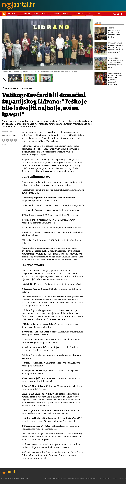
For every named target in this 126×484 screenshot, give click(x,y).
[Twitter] (7, 140)
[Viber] (15, 140)
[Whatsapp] (11, 140)
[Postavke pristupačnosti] (121, 13)
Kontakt (114, 478)
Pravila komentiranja (92, 478)
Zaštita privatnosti (105, 478)
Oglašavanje (122, 478)
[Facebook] (3, 140)
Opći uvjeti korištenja (59, 478)
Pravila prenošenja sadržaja (76, 478)
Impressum (47, 478)
